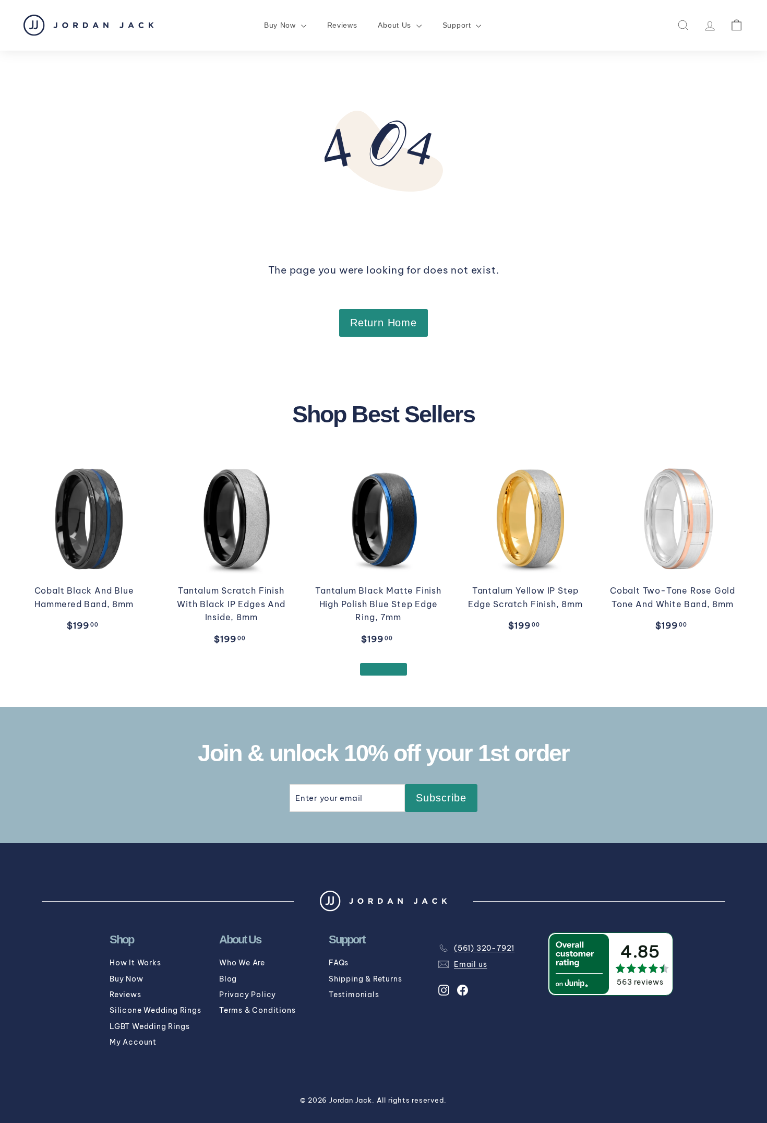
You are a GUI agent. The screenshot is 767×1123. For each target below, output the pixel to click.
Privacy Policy (247, 994)
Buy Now (126, 979)
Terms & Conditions (257, 1010)
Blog (228, 979)
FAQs (339, 962)
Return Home (383, 322)
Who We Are (242, 962)
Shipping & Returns (365, 979)
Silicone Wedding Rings (155, 1010)
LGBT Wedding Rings (149, 1026)
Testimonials (354, 994)
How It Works (135, 962)
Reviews (342, 25)
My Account (133, 1042)
